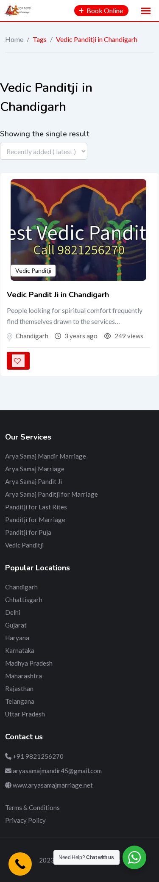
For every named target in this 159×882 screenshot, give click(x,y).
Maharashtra (23, 676)
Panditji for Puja (28, 532)
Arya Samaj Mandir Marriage (45, 456)
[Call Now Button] (20, 864)
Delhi (12, 612)
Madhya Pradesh (29, 663)
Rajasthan (19, 688)
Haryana (17, 637)
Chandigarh (21, 587)
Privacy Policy (25, 820)
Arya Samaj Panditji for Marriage (51, 494)
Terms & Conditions (32, 807)
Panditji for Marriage (35, 519)
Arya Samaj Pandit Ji (33, 481)
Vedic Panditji (33, 270)
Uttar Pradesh (25, 714)
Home (14, 39)
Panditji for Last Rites (36, 507)
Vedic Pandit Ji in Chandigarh (58, 295)
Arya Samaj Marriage (34, 469)
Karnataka (19, 650)
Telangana (19, 701)
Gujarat (16, 625)
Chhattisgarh (23, 599)
